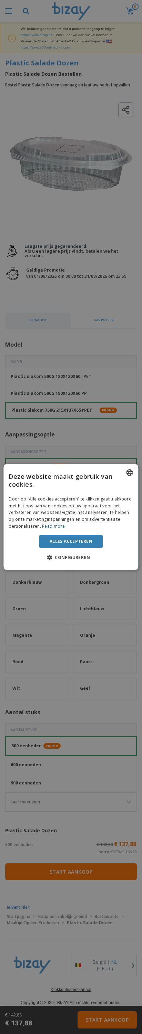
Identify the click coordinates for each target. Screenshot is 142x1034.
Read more (53, 526)
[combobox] (129, 472)
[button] (71, 557)
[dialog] (70, 517)
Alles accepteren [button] (71, 541)
